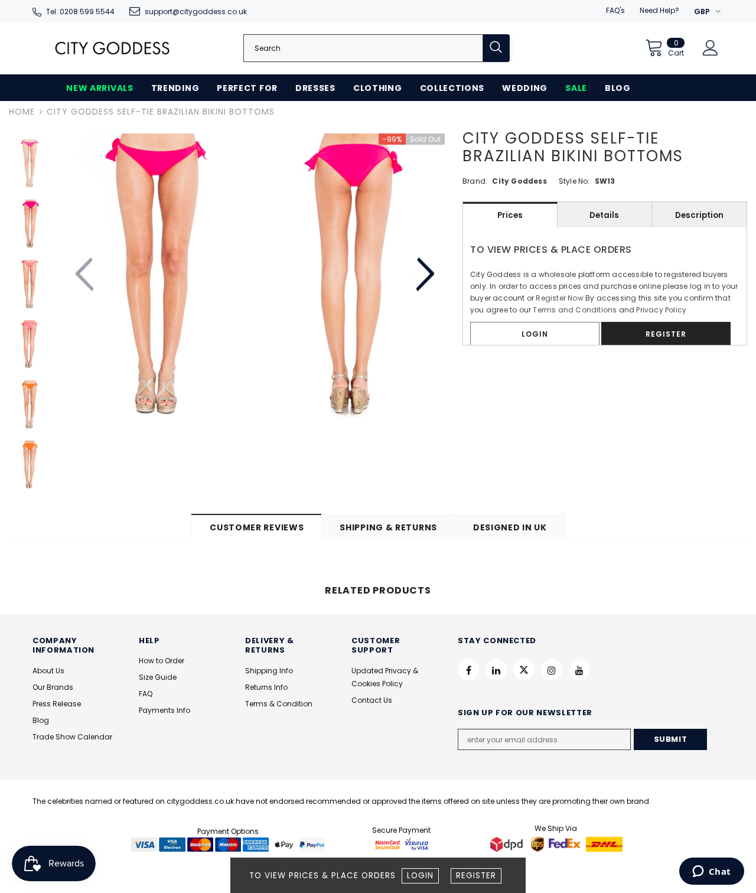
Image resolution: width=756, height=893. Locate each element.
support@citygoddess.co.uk (196, 11)
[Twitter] (524, 669)
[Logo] (112, 48)
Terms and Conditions (575, 310)
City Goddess (519, 181)
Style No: (574, 181)
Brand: (474, 181)
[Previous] (86, 275)
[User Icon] (710, 48)
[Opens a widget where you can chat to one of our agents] (711, 872)
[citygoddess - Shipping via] (508, 844)
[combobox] (363, 48)
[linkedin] (496, 669)
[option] (157, 275)
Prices (510, 215)
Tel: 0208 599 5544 (80, 11)
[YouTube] (579, 669)
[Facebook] (468, 669)
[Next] (424, 275)
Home (22, 112)
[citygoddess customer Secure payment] (402, 844)
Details (604, 215)
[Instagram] (551, 669)
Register (476, 875)
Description (699, 215)
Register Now (559, 298)
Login (420, 875)
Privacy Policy (661, 310)
